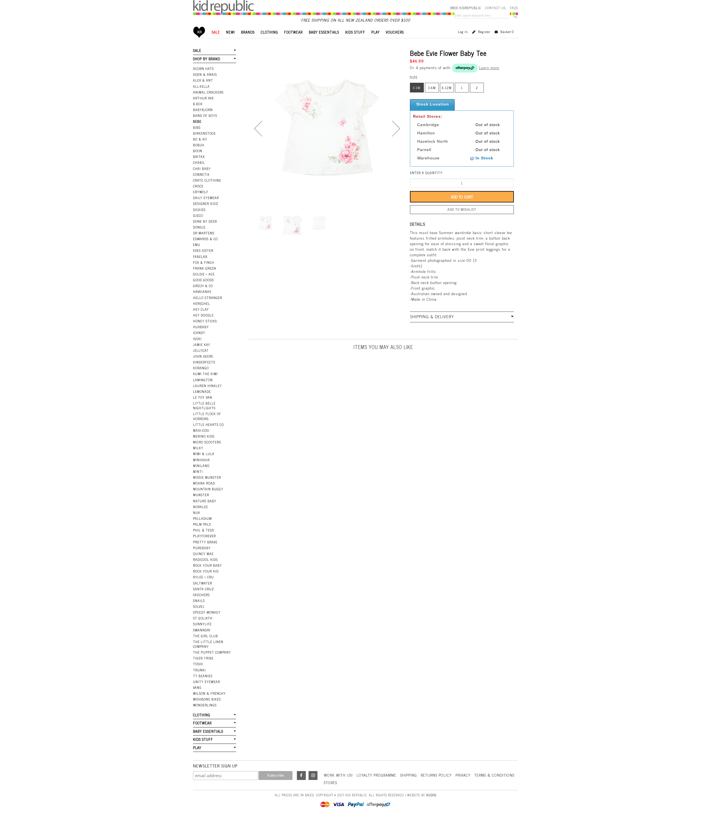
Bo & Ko (200, 139)
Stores (330, 782)
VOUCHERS (395, 32)
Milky (198, 448)
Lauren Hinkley (207, 385)
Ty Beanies (202, 676)
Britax (199, 156)
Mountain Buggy (208, 489)
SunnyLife (202, 624)
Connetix (201, 174)
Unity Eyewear (206, 681)
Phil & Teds (203, 530)
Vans (197, 687)
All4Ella (201, 86)
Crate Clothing (207, 180)
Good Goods (203, 280)
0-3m (416, 87)
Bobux (198, 145)
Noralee (200, 507)
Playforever (204, 536)
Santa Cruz (203, 589)
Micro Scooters (207, 442)
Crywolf (200, 192)
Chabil (199, 162)
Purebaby (202, 548)
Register (484, 31)
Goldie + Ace (204, 274)
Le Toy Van (202, 397)
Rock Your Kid (206, 571)
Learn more (489, 67)
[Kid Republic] (223, 7)
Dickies (199, 209)
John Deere (203, 356)
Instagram (313, 775)
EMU (196, 244)
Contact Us (495, 8)
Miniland (201, 465)
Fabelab (200, 256)
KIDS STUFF (355, 32)
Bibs (197, 127)
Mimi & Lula (203, 453)
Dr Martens (203, 233)
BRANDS (248, 32)
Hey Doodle (203, 315)
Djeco (198, 215)
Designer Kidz (205, 203)
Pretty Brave (205, 542)
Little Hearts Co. (209, 424)
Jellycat (201, 350)
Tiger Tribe (203, 658)
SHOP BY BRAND (206, 59)
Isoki (197, 339)
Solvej (198, 606)
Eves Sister (203, 250)
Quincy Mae (203, 553)
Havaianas (202, 291)
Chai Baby (202, 168)
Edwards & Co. (206, 239)
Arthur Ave (203, 98)
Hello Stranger (207, 297)
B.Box (197, 104)
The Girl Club (205, 636)
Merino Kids (203, 436)
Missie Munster (207, 477)
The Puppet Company (212, 652)
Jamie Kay (201, 344)
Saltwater (202, 583)
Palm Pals (202, 524)
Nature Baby (204, 501)
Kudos (431, 794)
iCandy (199, 332)
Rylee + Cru (203, 577)
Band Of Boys (205, 115)
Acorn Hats (203, 68)
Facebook (301, 775)
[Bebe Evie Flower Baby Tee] (265, 223)
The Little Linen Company (208, 644)
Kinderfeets (204, 362)
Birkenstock (204, 133)
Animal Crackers (208, 92)
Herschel (201, 303)
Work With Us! (338, 775)
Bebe (197, 121)
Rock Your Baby (207, 565)
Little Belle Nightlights (204, 405)
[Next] (396, 129)
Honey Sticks (205, 321)
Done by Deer (205, 221)
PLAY (375, 32)
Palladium (202, 518)
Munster (201, 495)
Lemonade (202, 391)
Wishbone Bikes (207, 699)
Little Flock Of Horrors (207, 416)
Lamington (203, 380)
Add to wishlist (461, 209)
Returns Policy (436, 775)
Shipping (408, 775)
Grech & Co (203, 285)
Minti (198, 471)
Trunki (199, 670)
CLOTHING (269, 32)
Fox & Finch (203, 262)
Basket (507, 31)
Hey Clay (201, 309)
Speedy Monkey (207, 612)
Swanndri (202, 630)
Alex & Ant (203, 80)
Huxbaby (201, 327)
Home (199, 32)
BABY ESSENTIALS (324, 32)
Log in (463, 31)
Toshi (198, 664)
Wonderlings (205, 705)
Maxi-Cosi (201, 430)
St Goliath (202, 618)
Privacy (462, 775)
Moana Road (204, 483)
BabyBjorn (203, 109)
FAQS (514, 8)
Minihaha (201, 460)
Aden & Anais (205, 74)
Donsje (199, 227)
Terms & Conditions (494, 775)
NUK (196, 512)
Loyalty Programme (376, 775)
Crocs (198, 186)
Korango (201, 368)
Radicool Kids (205, 559)
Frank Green (204, 268)
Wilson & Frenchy (209, 693)
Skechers (201, 595)
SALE (216, 32)
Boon (197, 151)
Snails (199, 600)
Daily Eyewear (206, 197)
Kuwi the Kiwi (205, 374)
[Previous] (258, 129)
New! (230, 32)
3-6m (432, 87)
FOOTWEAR (293, 32)
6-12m (447, 87)
